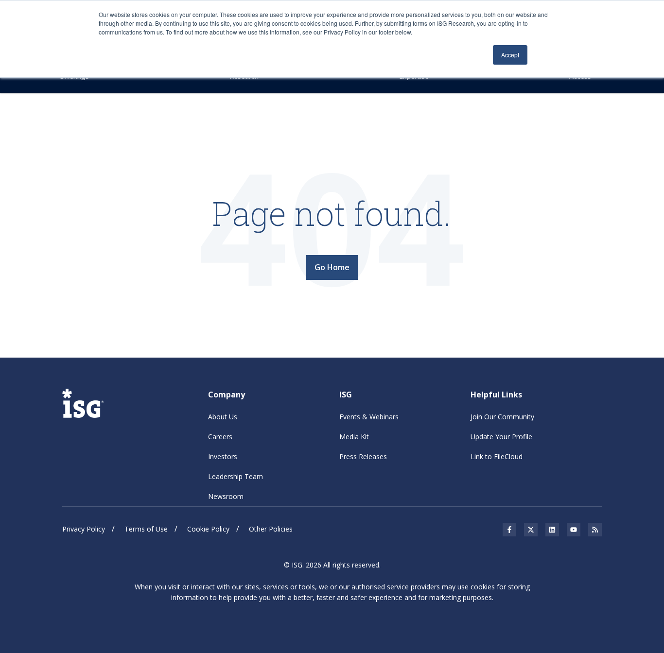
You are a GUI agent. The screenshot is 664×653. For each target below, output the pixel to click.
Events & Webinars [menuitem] (369, 416)
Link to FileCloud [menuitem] (497, 456)
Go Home (332, 267)
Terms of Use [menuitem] (146, 528)
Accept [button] (510, 55)
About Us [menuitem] (222, 416)
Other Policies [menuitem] (271, 528)
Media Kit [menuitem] (354, 436)
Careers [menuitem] (220, 436)
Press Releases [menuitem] (363, 456)
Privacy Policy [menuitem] (83, 528)
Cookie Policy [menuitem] (208, 528)
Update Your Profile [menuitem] (501, 436)
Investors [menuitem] (222, 456)
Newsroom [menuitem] (226, 496)
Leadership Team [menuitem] (235, 476)
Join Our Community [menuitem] (502, 416)
